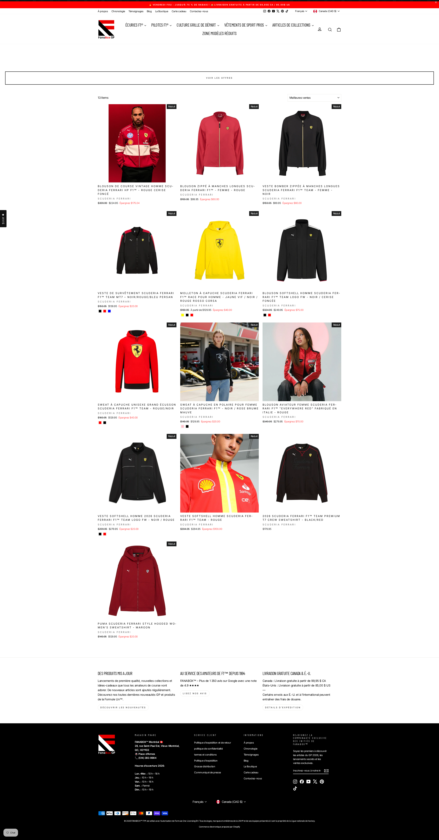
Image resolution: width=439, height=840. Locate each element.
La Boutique (161, 11)
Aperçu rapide (137, 179)
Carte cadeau (179, 11)
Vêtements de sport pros (244, 24)
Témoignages (135, 11)
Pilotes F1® (160, 24)
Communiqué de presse (207, 772)
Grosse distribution (204, 766)
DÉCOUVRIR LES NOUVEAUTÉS (123, 707)
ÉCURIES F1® (134, 24)
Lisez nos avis (195, 693)
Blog (149, 11)
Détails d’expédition (283, 707)
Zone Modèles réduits (219, 33)
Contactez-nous (199, 11)
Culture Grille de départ (197, 24)
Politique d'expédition (206, 760)
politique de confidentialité (208, 748)
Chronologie (118, 11)
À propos (103, 11)
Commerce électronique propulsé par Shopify (219, 826)
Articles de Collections (291, 24)
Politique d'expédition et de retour (212, 742)
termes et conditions (205, 754)
